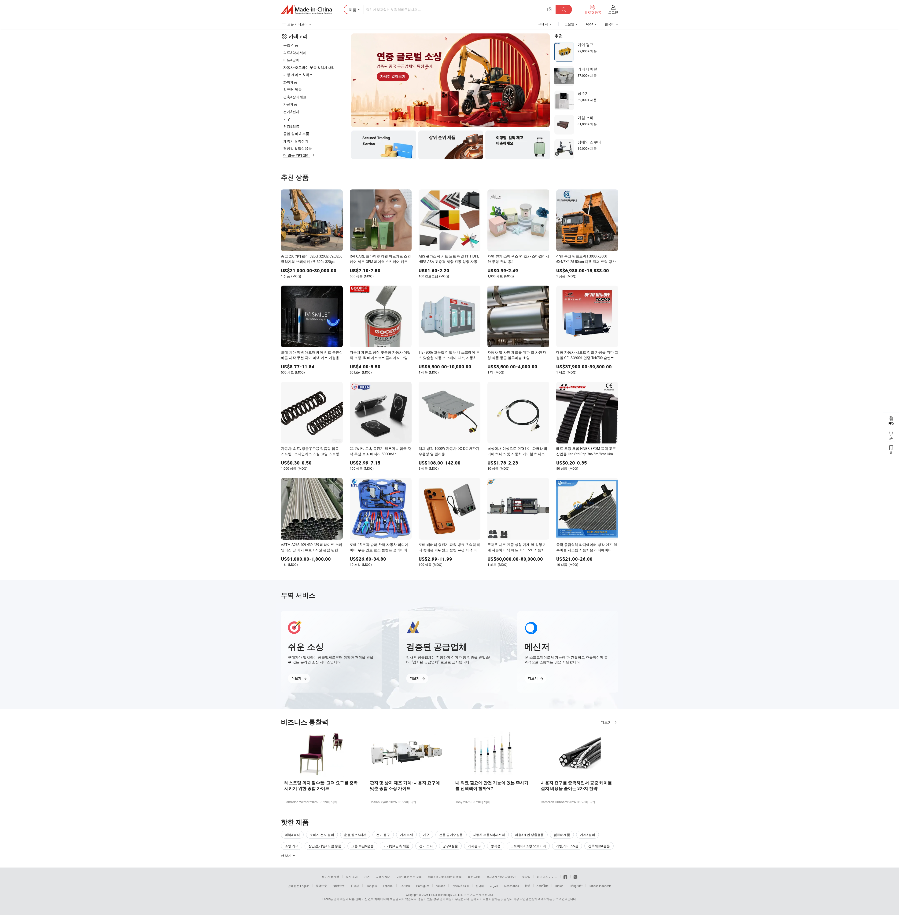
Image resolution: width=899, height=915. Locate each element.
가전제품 (290, 104)
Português (422, 886)
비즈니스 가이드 (547, 877)
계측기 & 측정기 (295, 141)
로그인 (613, 12)
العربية (494, 886)
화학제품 (290, 82)
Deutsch (405, 886)
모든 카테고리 (297, 24)
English (304, 886)
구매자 (543, 24)
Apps (589, 24)
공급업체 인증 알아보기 (501, 877)
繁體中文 (339, 886)
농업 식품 (290, 45)
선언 (367, 877)
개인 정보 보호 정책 (409, 877)
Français (371, 886)
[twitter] (575, 877)
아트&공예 (291, 60)
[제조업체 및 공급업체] (306, 10)
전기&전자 (291, 111)
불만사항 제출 (330, 877)
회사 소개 (352, 877)
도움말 (569, 24)
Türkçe (559, 886)
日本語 (355, 886)
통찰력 (526, 877)
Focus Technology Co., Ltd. (446, 895)
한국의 (479, 886)
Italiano (440, 886)
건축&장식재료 (294, 96)
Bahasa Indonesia (600, 886)
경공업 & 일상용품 (297, 148)
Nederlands (511, 886)
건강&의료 (291, 126)
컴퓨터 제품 (292, 89)
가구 (286, 118)
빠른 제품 (474, 877)
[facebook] (565, 877)
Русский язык (460, 886)
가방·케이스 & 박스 (298, 74)
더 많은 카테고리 (296, 155)
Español (388, 886)
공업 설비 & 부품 (296, 133)
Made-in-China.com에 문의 (445, 877)
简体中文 (321, 886)
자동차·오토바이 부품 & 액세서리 (309, 67)
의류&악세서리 (294, 52)
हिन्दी (527, 886)
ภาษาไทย (543, 886)
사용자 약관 (383, 877)
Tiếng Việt (575, 886)
